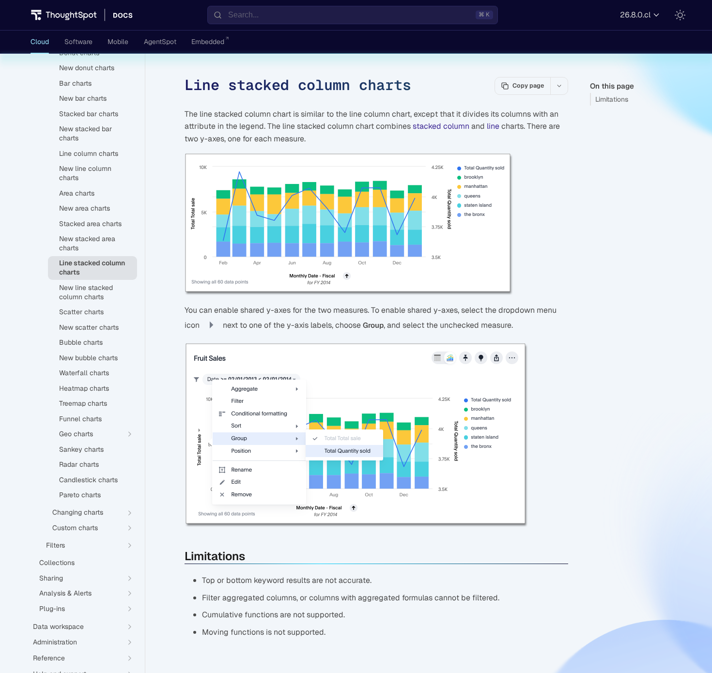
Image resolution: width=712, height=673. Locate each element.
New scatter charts (89, 327)
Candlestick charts (88, 479)
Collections (57, 562)
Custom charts (75, 527)
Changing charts (77, 512)
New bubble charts (88, 357)
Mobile (118, 41)
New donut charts (86, 67)
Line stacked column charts (92, 267)
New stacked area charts (87, 243)
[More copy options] (559, 85)
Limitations (611, 99)
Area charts (76, 193)
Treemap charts (83, 403)
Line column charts (88, 153)
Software (78, 41)
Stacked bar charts (88, 113)
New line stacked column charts (86, 292)
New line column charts (85, 173)
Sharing (51, 578)
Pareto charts (80, 494)
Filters (55, 545)
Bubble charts (81, 342)
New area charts (84, 208)
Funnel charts (80, 418)
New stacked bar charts (85, 133)
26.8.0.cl (635, 15)
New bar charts (83, 98)
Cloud (40, 41)
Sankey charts (81, 449)
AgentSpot (160, 41)
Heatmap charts (84, 388)
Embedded (207, 41)
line (493, 126)
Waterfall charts (84, 372)
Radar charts (79, 464)
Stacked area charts (90, 223)
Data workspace (58, 626)
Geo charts (76, 433)
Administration (55, 642)
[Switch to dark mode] (680, 15)
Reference (49, 658)
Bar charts (75, 83)
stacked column (441, 126)
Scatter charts (81, 311)
